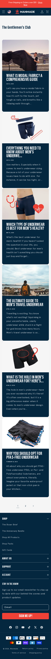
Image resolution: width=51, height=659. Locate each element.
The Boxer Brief (10, 524)
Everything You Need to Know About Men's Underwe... (23, 152)
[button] (5, 12)
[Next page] (33, 506)
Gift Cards (7, 550)
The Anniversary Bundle (13, 531)
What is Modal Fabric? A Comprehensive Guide (24, 78)
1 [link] (17, 506)
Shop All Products (10, 537)
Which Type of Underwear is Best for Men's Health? (25, 227)
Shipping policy (35, 653)
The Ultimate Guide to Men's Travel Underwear (24, 303)
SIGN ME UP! (25, 616)
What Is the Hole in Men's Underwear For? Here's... (25, 379)
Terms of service (19, 653)
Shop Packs (7, 544)
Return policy (27, 649)
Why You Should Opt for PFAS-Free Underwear (24, 456)
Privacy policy (42, 649)
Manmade (14, 649)
